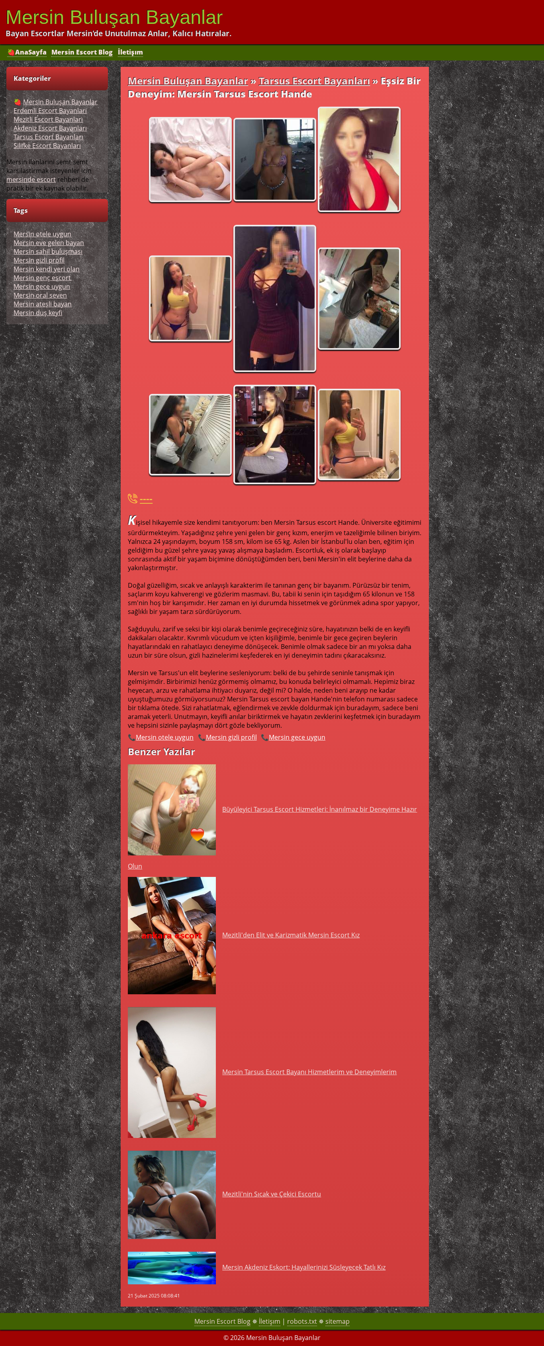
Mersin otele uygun (165, 737)
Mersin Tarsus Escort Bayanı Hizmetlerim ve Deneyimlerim (309, 1071)
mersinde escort (31, 179)
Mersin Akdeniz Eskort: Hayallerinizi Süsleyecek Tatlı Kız (303, 1267)
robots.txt (302, 1321)
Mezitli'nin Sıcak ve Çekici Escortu (271, 1194)
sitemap (337, 1321)
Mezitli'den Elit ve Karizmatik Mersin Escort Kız (291, 935)
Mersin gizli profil (231, 737)
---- (146, 498)
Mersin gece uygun (297, 737)
